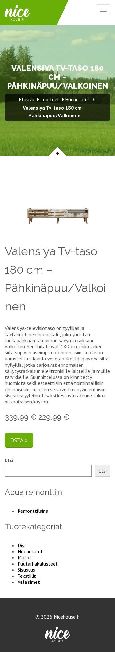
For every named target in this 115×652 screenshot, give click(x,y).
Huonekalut (30, 551)
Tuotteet (50, 100)
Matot (25, 557)
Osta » (19, 440)
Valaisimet (29, 582)
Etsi (9, 460)
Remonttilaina (33, 511)
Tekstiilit (27, 576)
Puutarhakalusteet (38, 564)
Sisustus (26, 570)
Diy (21, 545)
